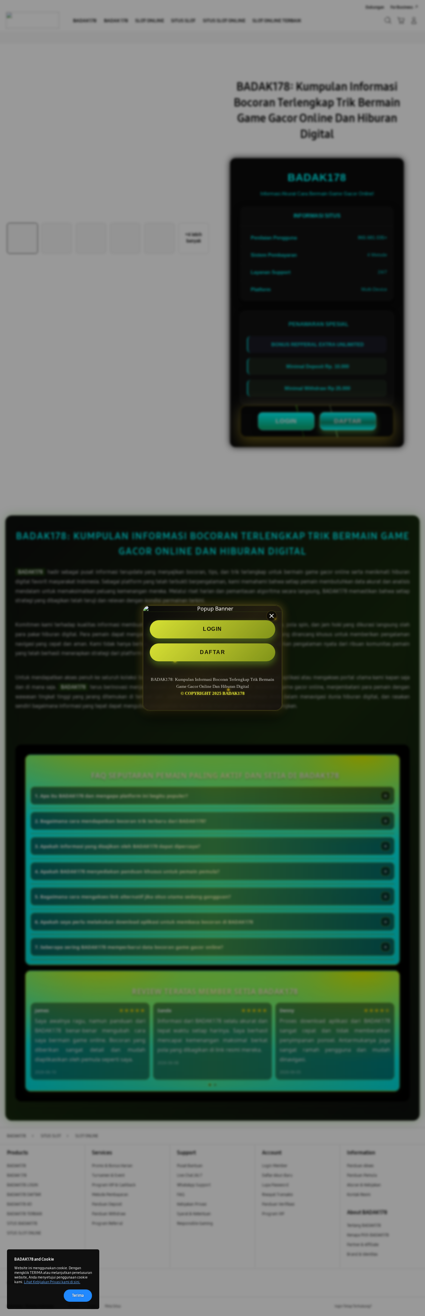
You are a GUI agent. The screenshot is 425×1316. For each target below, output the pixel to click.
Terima (78, 1295)
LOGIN (212, 629)
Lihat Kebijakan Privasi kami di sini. (52, 1282)
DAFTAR (212, 652)
